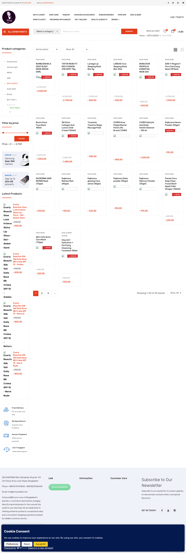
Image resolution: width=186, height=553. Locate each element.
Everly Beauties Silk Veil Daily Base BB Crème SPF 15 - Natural (20, 308)
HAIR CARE (54, 15)
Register (180, 17)
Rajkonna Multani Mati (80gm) (68, 181)
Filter (22, 139)
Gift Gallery (81, 19)
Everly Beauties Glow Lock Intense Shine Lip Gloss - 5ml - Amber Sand (20, 211)
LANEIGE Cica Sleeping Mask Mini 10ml (120, 66)
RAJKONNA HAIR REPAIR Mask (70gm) (43, 181)
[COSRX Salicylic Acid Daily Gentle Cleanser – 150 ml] (147, 136)
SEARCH (129, 31)
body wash (11, 89)
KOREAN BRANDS (106, 15)
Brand (115, 19)
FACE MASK (40, 60)
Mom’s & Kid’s (39, 19)
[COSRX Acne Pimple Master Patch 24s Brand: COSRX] (121, 136)
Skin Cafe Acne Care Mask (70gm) (43, 240)
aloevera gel (12, 67)
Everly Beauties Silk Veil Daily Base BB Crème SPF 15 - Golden (20, 259)
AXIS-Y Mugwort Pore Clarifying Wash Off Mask (173, 66)
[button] (172, 32)
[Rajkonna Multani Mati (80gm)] (70, 189)
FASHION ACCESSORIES (84, 15)
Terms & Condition (59, 487)
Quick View (45, 76)
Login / (173, 17)
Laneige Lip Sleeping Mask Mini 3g (94, 66)
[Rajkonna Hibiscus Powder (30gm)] (147, 189)
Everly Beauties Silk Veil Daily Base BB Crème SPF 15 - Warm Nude (20, 359)
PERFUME (122, 15)
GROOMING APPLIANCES (60, 19)
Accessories (12, 62)
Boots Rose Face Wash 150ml (41, 125)
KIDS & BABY (135, 15)
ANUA (9, 73)
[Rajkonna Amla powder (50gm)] (121, 187)
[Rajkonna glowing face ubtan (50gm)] (96, 189)
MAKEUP (66, 15)
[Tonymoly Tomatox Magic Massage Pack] (96, 133)
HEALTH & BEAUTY (99, 19)
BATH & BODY (39, 15)
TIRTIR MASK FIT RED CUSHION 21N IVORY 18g (69, 66)
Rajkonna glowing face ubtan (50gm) (94, 181)
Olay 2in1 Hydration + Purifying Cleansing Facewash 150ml (69, 245)
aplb (9, 78)
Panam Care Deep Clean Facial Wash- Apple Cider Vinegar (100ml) (172, 183)
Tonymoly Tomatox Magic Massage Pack (95, 125)
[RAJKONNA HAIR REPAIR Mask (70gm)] (44, 189)
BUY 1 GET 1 (11, 100)
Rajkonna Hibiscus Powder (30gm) (147, 181)
